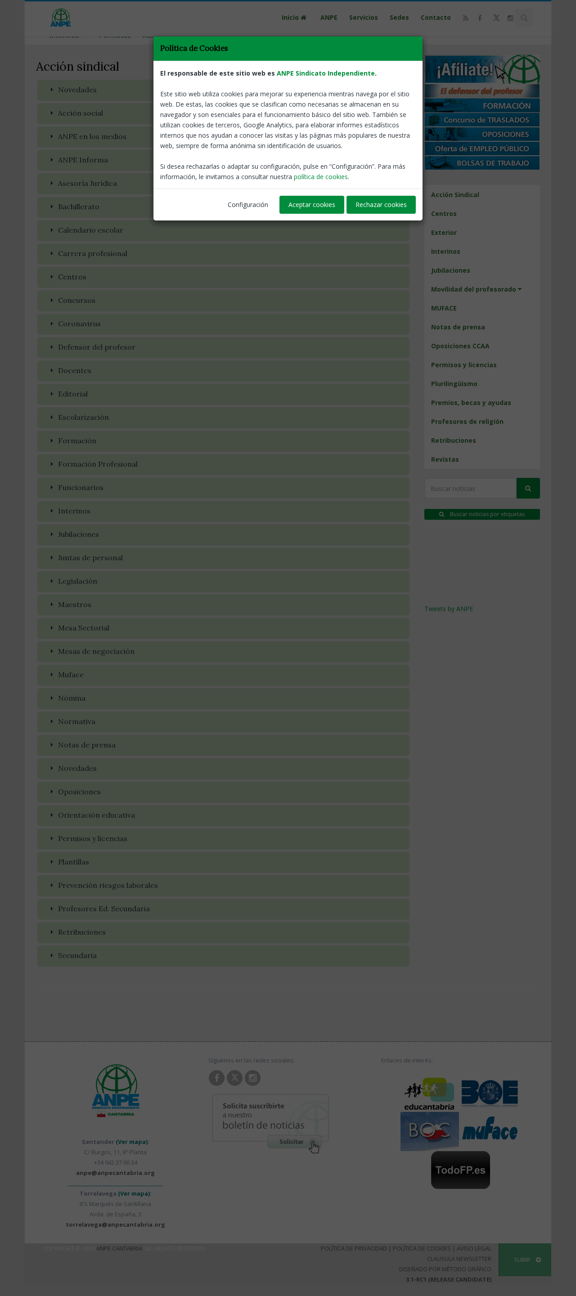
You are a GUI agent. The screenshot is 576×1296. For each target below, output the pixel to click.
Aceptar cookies (311, 204)
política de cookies (321, 176)
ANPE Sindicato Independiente (326, 73)
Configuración (248, 204)
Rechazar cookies (381, 204)
